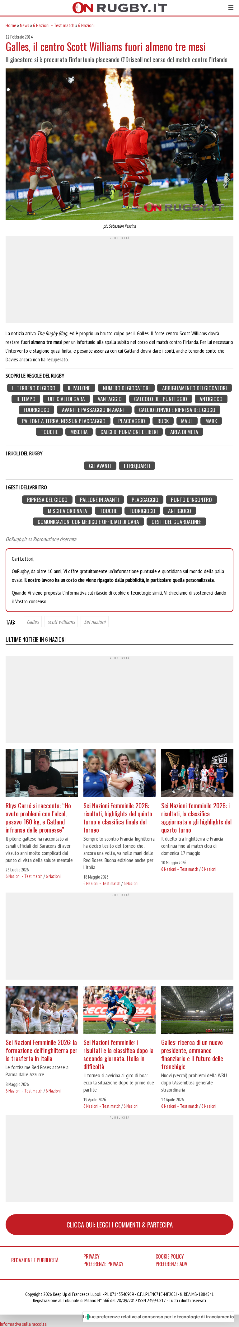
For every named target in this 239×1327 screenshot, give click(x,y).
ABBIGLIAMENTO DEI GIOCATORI (194, 388)
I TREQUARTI (137, 465)
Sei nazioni (94, 621)
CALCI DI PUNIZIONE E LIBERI (129, 431)
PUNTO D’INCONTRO (191, 499)
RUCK (163, 420)
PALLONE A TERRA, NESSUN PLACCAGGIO (63, 420)
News (24, 25)
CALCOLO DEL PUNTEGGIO (160, 398)
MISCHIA (79, 431)
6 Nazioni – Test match (53, 25)
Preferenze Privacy (103, 1264)
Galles (33, 621)
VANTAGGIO (110, 398)
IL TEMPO (25, 398)
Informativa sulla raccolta (23, 1324)
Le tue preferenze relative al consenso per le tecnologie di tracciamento (158, 1316)
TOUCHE (49, 431)
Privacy (91, 1256)
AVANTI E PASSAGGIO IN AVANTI (94, 409)
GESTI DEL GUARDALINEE (176, 521)
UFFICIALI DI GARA (66, 398)
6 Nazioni (86, 25)
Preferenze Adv (171, 1264)
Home (11, 25)
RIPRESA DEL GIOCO (47, 499)
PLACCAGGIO (131, 420)
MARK (211, 420)
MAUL (187, 420)
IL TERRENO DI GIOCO (33, 388)
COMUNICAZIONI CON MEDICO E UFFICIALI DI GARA (88, 521)
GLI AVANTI (100, 465)
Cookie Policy (170, 1256)
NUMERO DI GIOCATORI (126, 388)
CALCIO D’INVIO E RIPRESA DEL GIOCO (177, 409)
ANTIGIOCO (211, 398)
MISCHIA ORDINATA (67, 510)
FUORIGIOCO (36, 409)
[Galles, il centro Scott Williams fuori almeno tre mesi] (119, 145)
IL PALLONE (79, 388)
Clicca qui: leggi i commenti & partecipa (120, 1224)
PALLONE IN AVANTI (99, 499)
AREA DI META (184, 431)
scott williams (61, 621)
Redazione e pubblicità (35, 1260)
